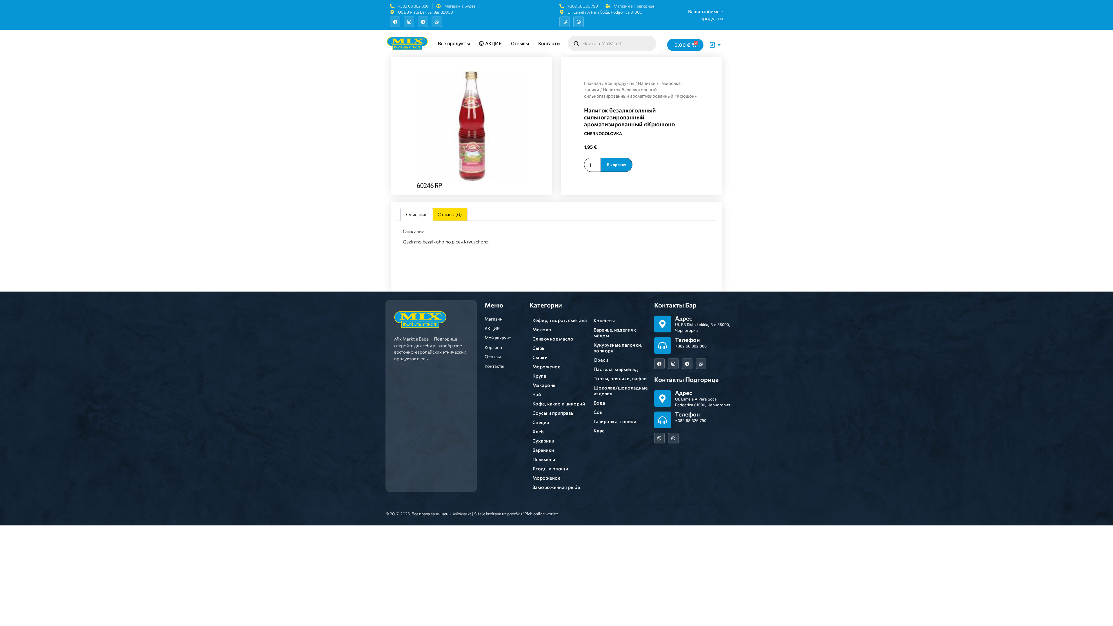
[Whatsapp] (437, 22)
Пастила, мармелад (616, 369)
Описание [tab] (416, 214)
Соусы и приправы (553, 413)
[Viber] (564, 22)
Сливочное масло (553, 338)
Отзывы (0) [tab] (450, 214)
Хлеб (538, 431)
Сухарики (543, 440)
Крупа (539, 375)
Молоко (542, 329)
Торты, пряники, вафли (620, 378)
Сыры (539, 348)
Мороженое (546, 366)
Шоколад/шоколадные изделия (621, 390)
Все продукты (619, 83)
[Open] (719, 44)
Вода (599, 402)
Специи (540, 422)
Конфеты (604, 320)
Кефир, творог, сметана (559, 320)
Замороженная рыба (556, 487)
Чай (536, 394)
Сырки (540, 357)
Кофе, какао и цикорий (558, 403)
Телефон (687, 339)
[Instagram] (409, 22)
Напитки (647, 83)
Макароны (544, 385)
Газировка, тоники (615, 421)
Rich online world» (541, 513)
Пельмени (543, 459)
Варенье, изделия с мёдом (615, 332)
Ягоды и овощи (550, 468)
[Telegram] (423, 22)
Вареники (543, 450)
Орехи (601, 360)
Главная (592, 83)
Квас (599, 430)
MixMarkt (462, 513)
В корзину (616, 164)
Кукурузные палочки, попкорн (618, 347)
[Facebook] (395, 22)
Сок (598, 412)
